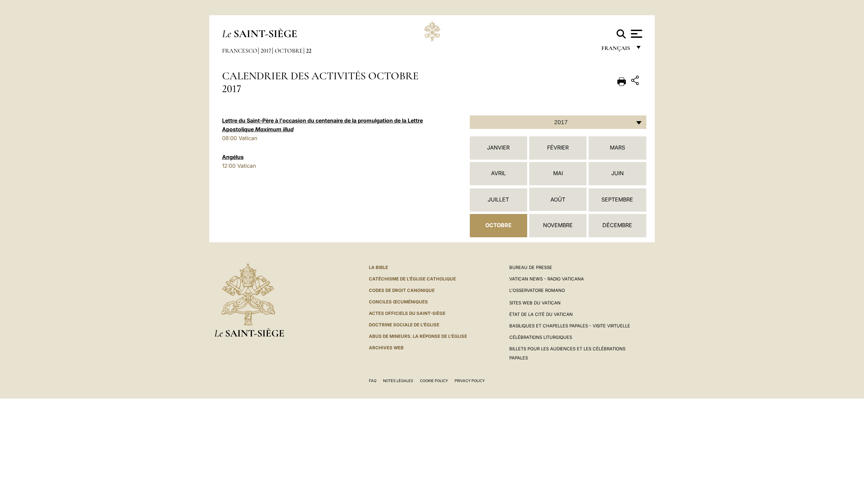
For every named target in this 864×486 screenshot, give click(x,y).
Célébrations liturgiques (540, 337)
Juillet (498, 199)
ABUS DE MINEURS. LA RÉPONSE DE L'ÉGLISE (418, 336)
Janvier (498, 147)
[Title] (636, 81)
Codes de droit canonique (402, 290)
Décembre (617, 225)
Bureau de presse (530, 267)
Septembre (617, 199)
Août (557, 199)
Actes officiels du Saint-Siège (407, 313)
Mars (617, 147)
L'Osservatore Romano (537, 290)
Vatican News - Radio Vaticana (546, 278)
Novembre (558, 225)
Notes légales (398, 380)
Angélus (233, 157)
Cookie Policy (434, 380)
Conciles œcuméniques (398, 301)
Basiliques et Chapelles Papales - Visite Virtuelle (569, 325)
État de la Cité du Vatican (541, 314)
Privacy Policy (470, 380)
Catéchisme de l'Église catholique (412, 278)
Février (558, 147)
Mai (558, 173)
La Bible (378, 267)
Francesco (239, 50)
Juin (617, 173)
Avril (498, 173)
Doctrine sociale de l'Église (404, 324)
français (616, 50)
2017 (266, 50)
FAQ (372, 380)
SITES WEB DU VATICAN (535, 302)
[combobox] (558, 122)
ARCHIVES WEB (386, 347)
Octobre (289, 50)
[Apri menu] (635, 33)
